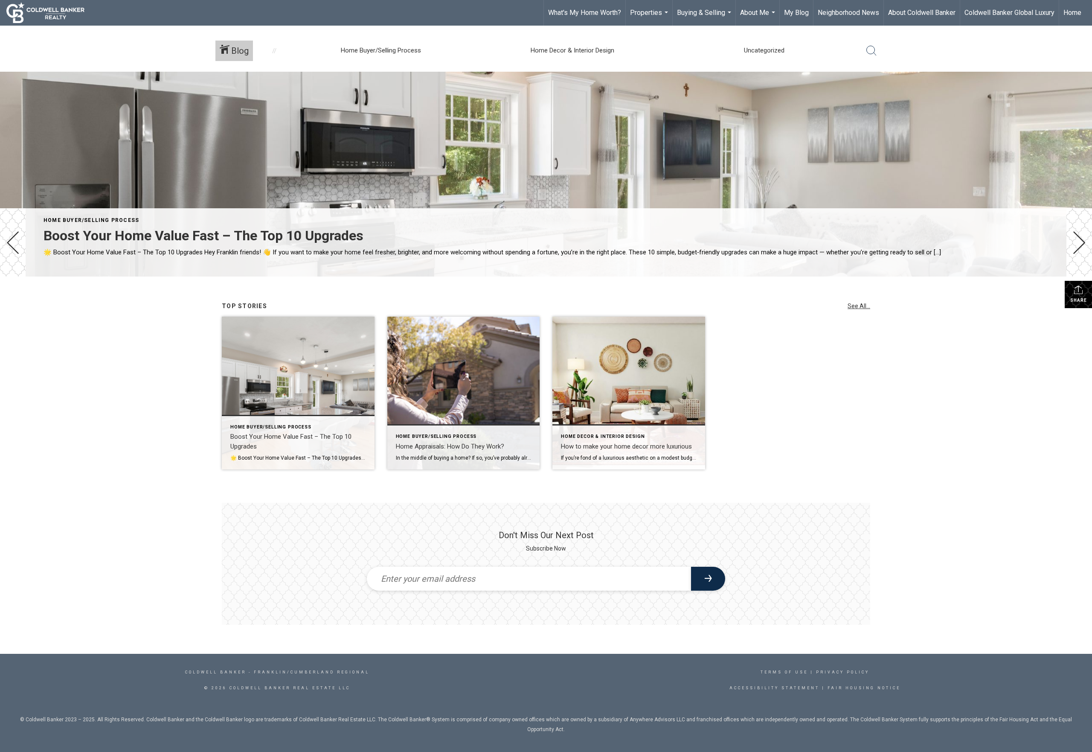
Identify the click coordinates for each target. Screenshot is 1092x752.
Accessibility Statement (774, 688)
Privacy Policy (842, 672)
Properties (650, 17)
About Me (758, 17)
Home (1072, 13)
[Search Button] (871, 50)
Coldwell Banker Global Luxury (1009, 13)
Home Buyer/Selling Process (91, 220)
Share (1078, 300)
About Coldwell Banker (922, 13)
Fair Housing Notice (864, 688)
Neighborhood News (848, 13)
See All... (859, 306)
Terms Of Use (784, 672)
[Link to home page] (49, 13)
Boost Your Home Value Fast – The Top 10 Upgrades (203, 235)
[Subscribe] (708, 579)
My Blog (796, 13)
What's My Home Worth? (584, 13)
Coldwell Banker (215, 672)
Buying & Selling (705, 17)
